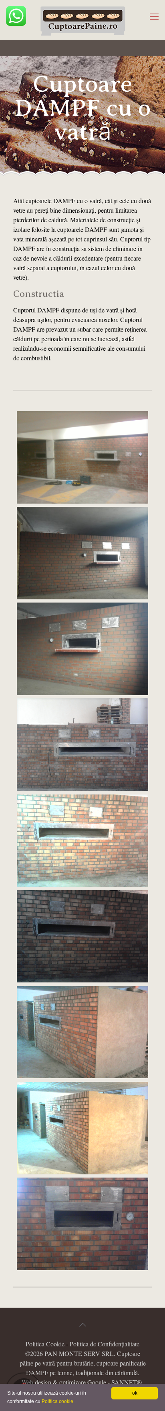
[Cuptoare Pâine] (82, 20)
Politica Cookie (45, 1344)
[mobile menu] (154, 16)
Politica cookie (57, 1401)
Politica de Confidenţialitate (104, 1344)
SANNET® (126, 1382)
